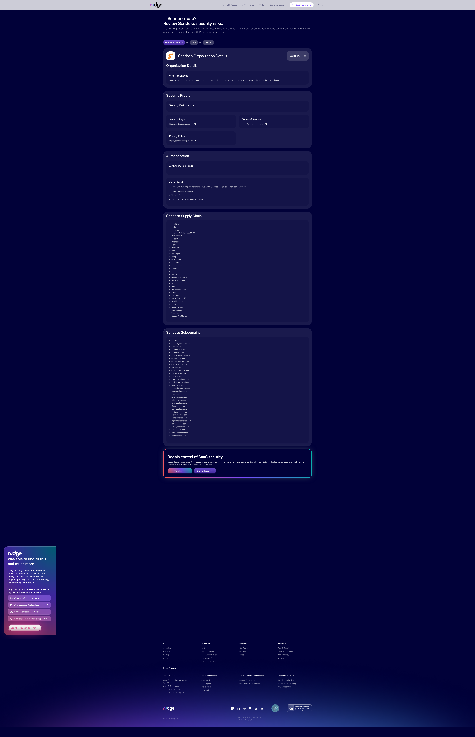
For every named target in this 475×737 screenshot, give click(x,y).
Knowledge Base (208, 658)
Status (165, 658)
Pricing (166, 655)
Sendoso (208, 42)
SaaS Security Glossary (210, 655)
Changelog (167, 651)
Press (241, 655)
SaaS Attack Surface (171, 689)
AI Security (205, 690)
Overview (167, 648)
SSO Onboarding (284, 687)
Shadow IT (205, 680)
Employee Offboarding (287, 683)
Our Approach (245, 648)
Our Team (243, 651)
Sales (193, 42)
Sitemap (281, 658)
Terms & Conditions (285, 651)
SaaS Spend (206, 683)
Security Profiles (207, 651)
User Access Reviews (286, 680)
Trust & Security (284, 648)
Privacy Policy (283, 655)
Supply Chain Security (248, 680)
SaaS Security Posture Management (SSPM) (178, 681)
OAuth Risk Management (249, 683)
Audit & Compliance (171, 686)
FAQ (203, 648)
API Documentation (209, 661)
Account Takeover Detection (174, 693)
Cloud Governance (208, 687)
